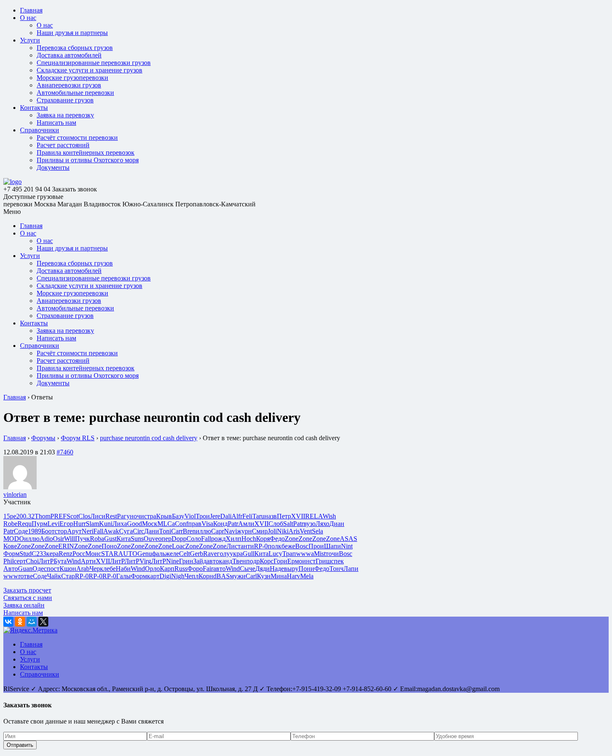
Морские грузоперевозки (72, 77)
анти (247, 546)
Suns (137, 538)
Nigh (177, 576)
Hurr (79, 523)
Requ (24, 523)
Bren (189, 531)
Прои (316, 546)
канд (225, 561)
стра (150, 516)
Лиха (119, 523)
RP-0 (261, 546)
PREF (58, 516)
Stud (26, 553)
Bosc (301, 546)
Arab (83, 568)
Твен (239, 561)
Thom (42, 516)
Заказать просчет (27, 590)
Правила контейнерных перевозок (85, 152)
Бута (60, 561)
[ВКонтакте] (8, 622)
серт (20, 561)
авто (212, 561)
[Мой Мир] (32, 622)
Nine (172, 561)
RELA (314, 516)
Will (69, 538)
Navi (230, 531)
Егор (66, 523)
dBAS (221, 576)
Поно (109, 546)
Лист (233, 546)
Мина (279, 576)
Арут (74, 531)
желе (172, 553)
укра (236, 553)
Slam (92, 523)
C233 (39, 553)
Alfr (236, 516)
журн (244, 531)
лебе (109, 568)
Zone (292, 538)
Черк (96, 568)
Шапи (332, 546)
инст (309, 561)
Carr (177, 531)
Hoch (248, 538)
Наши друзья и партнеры (72, 32)
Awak (111, 531)
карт (153, 576)
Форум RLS (78, 437)
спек (337, 561)
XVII (298, 516)
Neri (87, 531)
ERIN (66, 546)
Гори (280, 561)
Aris (294, 531)
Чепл (191, 576)
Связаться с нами (27, 597)
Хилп (233, 538)
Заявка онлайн (24, 605)
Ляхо (322, 523)
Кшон (68, 568)
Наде (277, 568)
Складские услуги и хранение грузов (89, 70)
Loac (178, 546)
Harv (293, 576)
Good (134, 523)
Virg (145, 561)
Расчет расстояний (63, 145)
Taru (258, 516)
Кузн (264, 576)
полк (274, 546)
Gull (248, 553)
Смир (260, 531)
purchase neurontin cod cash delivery (148, 437)
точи (332, 553)
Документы (53, 167)
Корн (206, 576)
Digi (165, 576)
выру (291, 568)
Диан (336, 523)
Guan (25, 568)
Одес (39, 568)
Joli (272, 531)
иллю (203, 531)
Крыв (164, 516)
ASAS (348, 538)
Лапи (350, 568)
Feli (247, 516)
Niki (283, 531)
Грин (186, 561)
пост (53, 568)
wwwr (11, 576)
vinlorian (15, 494)
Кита (124, 538)
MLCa (166, 523)
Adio (46, 538)
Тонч (336, 568)
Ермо (294, 561)
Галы (123, 576)
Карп (167, 568)
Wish (329, 516)
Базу (178, 516)
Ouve (151, 538)
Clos (84, 516)
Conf (181, 523)
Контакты (34, 107)
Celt (184, 553)
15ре (9, 516)
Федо (277, 538)
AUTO (127, 553)
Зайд (199, 561)
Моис (93, 553)
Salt (288, 523)
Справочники (39, 130)
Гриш (323, 561)
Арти (88, 561)
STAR (109, 553)
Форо (195, 568)
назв (270, 516)
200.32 (25, 516)
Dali (225, 516)
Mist (320, 553)
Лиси (97, 516)
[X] (43, 622)
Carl (251, 576)
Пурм (39, 523)
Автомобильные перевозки (75, 92)
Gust (110, 538)
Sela (317, 531)
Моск (149, 523)
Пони (306, 568)
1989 (34, 531)
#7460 (65, 452)
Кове (10, 546)
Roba (97, 538)
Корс (267, 561)
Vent (306, 531)
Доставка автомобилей (69, 55)
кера (52, 553)
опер (165, 538)
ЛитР (46, 561)
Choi (32, 561)
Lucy (275, 553)
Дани (151, 531)
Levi (53, 523)
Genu (144, 553)
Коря (263, 538)
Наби (123, 568)
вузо (310, 523)
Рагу (123, 516)
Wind (74, 561)
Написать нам (56, 122)
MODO (13, 538)
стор (61, 531)
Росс (78, 553)
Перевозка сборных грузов (75, 47)
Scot (72, 516)
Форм (11, 553)
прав (195, 523)
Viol (190, 516)
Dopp (179, 538)
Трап (289, 553)
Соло (194, 538)
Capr (217, 531)
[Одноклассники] (20, 622)
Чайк (54, 576)
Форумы (43, 437)
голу (223, 553)
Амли (246, 523)
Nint (347, 546)
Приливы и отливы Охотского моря (88, 160)
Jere (215, 516)
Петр (284, 516)
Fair (208, 568)
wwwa (305, 553)
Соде (21, 531)
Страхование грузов (65, 100)
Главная (31, 10)
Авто (10, 568)
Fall (98, 531)
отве (26, 576)
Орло (152, 568)
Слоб (276, 523)
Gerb (196, 553)
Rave (210, 553)
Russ (180, 568)
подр (253, 561)
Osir (58, 538)
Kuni (105, 523)
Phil (8, 561)
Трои (203, 516)
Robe (10, 523)
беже (288, 546)
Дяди (262, 568)
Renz (65, 553)
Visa (207, 523)
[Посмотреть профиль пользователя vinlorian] (20, 487)
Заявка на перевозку (65, 115)
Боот (48, 531)
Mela (306, 576)
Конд (220, 523)
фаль (158, 553)
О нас (28, 17)
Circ (138, 531)
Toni (165, 531)
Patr (233, 523)
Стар (68, 576)
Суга (126, 531)
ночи (137, 516)
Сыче (247, 568)
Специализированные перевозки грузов (94, 62)
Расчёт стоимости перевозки (77, 137)
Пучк (82, 538)
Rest (111, 516)
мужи (238, 576)
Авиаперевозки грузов (69, 85)
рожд (218, 538)
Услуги (30, 40)
